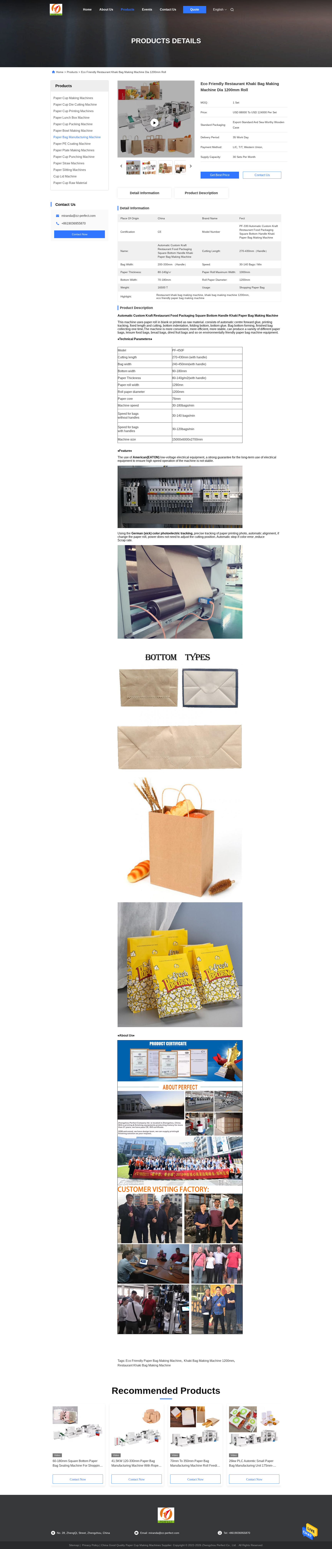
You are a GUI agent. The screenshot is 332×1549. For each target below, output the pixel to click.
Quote (194, 9)
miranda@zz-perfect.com (78, 215)
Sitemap (74, 1545)
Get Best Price (220, 175)
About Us (106, 9)
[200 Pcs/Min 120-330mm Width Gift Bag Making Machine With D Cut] (156, 119)
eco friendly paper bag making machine (154, 1360)
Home (87, 9)
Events (147, 9)
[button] (58, 1440)
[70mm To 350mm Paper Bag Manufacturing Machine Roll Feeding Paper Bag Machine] (195, 1431)
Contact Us (168, 9)
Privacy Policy (90, 1545)
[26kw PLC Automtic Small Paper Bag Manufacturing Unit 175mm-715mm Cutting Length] (254, 1431)
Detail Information (144, 193)
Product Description (201, 193)
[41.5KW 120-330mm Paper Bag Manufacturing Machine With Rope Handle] (136, 1431)
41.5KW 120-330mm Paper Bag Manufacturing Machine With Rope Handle (135, 1463)
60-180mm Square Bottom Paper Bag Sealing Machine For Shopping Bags (77, 1463)
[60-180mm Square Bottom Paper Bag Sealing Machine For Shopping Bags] (78, 1431)
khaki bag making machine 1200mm (209, 1360)
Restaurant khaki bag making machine (144, 1365)
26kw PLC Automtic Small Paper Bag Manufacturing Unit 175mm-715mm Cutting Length (251, 1463)
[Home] (56, 9)
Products (127, 9)
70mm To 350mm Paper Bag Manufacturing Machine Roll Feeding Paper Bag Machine (195, 1463)
